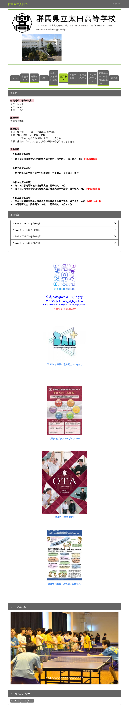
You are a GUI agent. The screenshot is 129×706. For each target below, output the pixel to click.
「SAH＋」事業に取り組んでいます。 (64, 364)
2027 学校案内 (64, 517)
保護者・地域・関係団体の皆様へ (64, 583)
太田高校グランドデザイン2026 (64, 438)
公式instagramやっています (64, 297)
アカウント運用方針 (64, 308)
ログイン (116, 4)
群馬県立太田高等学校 (21, 4)
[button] (63, 78)
